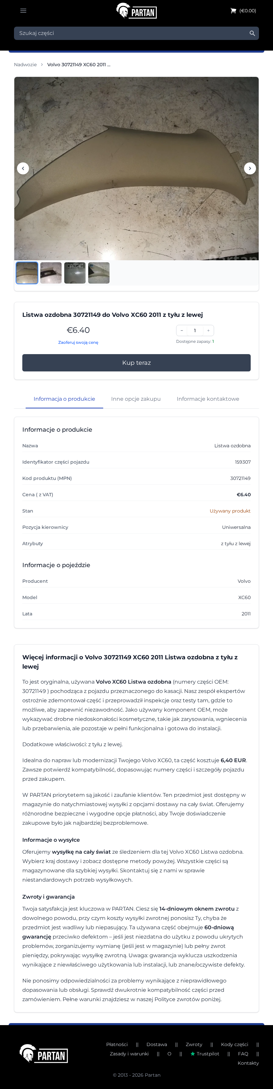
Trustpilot (208, 1054)
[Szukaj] (252, 33)
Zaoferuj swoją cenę (78, 342)
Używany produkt (230, 511)
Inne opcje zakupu (136, 399)
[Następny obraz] (250, 168)
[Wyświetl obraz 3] (75, 273)
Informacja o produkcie (64, 399)
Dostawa (156, 1044)
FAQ (243, 1054)
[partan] (43, 1053)
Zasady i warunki (129, 1054)
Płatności (117, 1044)
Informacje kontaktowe (208, 399)
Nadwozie (25, 65)
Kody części (234, 1044)
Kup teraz (136, 362)
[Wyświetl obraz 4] (99, 273)
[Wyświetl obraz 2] (51, 273)
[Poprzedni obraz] (23, 168)
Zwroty (194, 1044)
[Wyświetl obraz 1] (27, 273)
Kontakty (248, 1063)
